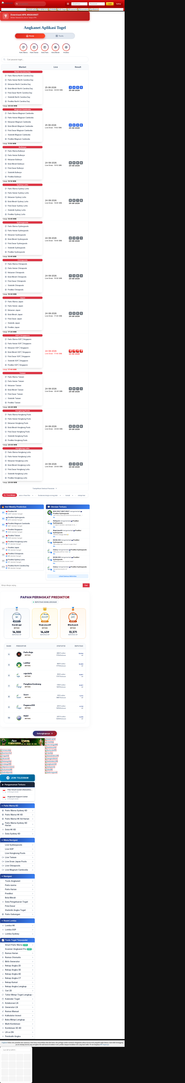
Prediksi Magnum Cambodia (19, 139)
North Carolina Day (22, 72)
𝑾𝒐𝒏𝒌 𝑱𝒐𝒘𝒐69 (57, 530)
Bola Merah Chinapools (17, 277)
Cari (86, 585)
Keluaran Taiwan (14, 386)
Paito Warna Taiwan (16, 377)
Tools (61, 36)
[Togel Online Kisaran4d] (72, 9)
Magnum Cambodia (22, 109)
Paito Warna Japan (15, 302)
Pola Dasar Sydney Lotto (18, 206)
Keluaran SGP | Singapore (18, 348)
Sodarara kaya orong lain (39, 495)
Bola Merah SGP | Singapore (19, 352)
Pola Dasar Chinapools (17, 281)
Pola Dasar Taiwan (15, 394)
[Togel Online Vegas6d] (4, 756)
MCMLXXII (57, 540)
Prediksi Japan (14, 327)
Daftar (118, 4)
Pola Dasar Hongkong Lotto (19, 469)
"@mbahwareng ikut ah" (60, 569)
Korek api (17, 625)
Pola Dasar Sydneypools (17, 243)
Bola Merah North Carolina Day (20, 89)
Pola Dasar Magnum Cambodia (20, 130)
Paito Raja (28, 652)
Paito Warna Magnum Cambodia (21, 113)
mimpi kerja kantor (76, 495)
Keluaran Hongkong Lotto (18, 461)
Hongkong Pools (22, 411)
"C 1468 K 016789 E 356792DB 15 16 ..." (65, 525)
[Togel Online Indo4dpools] (6, 772)
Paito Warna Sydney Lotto (18, 189)
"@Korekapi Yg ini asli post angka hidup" (65, 544)
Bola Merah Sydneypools (18, 239)
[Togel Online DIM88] (52, 9)
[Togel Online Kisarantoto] (83, 9)
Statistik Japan (14, 323)
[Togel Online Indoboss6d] (50, 747)
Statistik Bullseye (15, 172)
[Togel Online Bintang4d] (5, 761)
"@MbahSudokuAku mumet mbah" (63, 561)
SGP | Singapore (22, 335)
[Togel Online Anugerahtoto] (51, 758)
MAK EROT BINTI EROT (61, 511)
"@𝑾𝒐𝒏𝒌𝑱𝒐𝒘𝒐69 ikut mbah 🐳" (62, 552)
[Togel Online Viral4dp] (49, 742)
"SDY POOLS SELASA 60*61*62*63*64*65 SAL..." (68, 515)
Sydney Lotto (22, 185)
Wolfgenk (56, 521)
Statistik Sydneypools (16, 248)
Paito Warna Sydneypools (18, 226)
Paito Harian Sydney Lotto (18, 193)
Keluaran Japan (14, 310)
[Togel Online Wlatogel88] (5, 764)
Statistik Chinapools (16, 285)
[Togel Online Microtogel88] (51, 745)
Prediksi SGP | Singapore (18, 365)
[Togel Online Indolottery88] (51, 761)
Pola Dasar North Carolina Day (20, 93)
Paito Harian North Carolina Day (20, 80)
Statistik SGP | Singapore (18, 361)
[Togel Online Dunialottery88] (52, 756)
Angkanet (4, 1042)
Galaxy (55, 550)
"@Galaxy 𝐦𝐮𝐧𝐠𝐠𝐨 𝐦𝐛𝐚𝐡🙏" (61, 534)
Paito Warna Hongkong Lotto (19, 452)
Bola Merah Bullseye (16, 164)
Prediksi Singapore (15, 529)
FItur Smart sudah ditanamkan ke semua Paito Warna (28, 790)
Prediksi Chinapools (15, 290)
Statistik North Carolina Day (19, 97)
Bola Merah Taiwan (15, 390)
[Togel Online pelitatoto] (94, 9)
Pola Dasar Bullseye (16, 168)
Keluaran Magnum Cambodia (19, 122)
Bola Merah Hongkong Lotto (19, 465)
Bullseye (22, 147)
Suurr (26, 694)
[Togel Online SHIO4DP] (31, 9)
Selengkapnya (43, 733)
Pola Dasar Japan (15, 319)
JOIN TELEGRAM (20, 778)
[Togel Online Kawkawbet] (6, 753)
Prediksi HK (12, 511)
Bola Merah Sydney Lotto (18, 202)
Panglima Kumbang (32, 684)
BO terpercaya (104, 1044)
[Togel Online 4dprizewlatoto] (7, 767)
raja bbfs (28, 673)
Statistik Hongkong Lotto (18, 474)
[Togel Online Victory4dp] (5, 750)
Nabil (26, 716)
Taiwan (22, 373)
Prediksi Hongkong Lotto (17, 478)
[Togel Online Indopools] (50, 767)
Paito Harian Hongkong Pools (19, 419)
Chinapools (22, 260)
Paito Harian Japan (15, 306)
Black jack (73, 625)
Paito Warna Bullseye (16, 151)
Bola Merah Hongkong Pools (19, 427)
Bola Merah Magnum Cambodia (20, 126)
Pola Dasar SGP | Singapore (19, 356)
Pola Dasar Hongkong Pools (19, 432)
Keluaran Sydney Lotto (17, 197)
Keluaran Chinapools (16, 273)
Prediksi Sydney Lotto (16, 214)
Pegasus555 (29, 705)
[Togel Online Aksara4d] (4, 758)
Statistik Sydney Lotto (17, 210)
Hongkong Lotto (22, 448)
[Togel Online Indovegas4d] (51, 772)
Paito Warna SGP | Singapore (19, 339)
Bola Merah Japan (15, 314)
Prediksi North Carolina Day (19, 101)
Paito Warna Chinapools (17, 264)
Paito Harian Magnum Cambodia (20, 118)
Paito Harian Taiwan (16, 381)
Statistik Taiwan (14, 398)
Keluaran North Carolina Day (19, 84)
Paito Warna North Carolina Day (20, 76)
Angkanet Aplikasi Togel (45, 27)
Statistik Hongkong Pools (18, 436)
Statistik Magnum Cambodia (19, 135)
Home (31, 36)
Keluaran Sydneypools (17, 235)
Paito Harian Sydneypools (18, 231)
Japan (22, 298)
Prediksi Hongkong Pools (17, 440)
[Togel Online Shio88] (48, 770)
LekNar (27, 663)
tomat (59, 495)
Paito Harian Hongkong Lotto (19, 457)
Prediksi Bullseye (14, 177)
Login (110, 4)
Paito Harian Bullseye (16, 155)
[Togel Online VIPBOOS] (42, 9)
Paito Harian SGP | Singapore (19, 344)
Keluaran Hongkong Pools (18, 423)
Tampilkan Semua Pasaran (43, 488)
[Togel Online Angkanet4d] (50, 764)
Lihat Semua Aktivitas (68, 576)
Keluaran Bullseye (15, 160)
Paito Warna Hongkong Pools (19, 415)
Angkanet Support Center (17, 797)
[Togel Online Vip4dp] (49, 753)
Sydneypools (22, 222)
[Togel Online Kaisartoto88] (6, 770)
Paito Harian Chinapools (17, 268)
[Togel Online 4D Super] (62, 9)
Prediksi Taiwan (14, 403)
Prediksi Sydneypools (16, 252)
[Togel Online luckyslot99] (50, 750)
